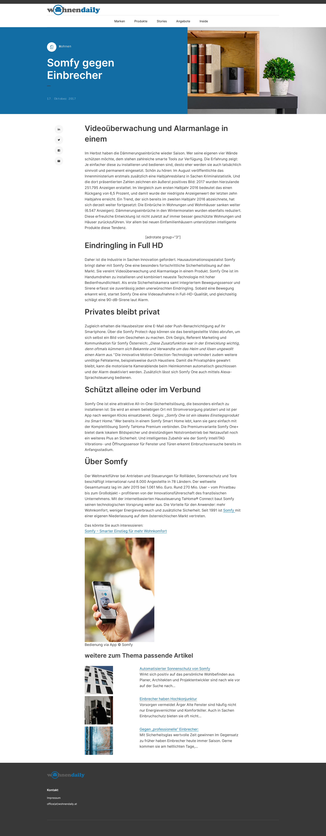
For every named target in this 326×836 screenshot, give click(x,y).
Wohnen (65, 46)
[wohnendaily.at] (73, 10)
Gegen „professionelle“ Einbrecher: (169, 729)
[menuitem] (121, 21)
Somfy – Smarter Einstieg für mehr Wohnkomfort (126, 531)
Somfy (229, 510)
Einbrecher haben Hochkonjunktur (168, 699)
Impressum (54, 797)
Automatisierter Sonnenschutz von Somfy (175, 668)
